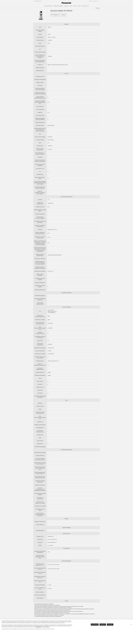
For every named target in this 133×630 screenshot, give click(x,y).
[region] (66, 624)
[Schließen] (131, 624)
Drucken (63, 14)
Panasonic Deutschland (37, 1)
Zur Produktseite (55, 14)
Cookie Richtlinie (38, 626)
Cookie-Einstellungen (94, 624)
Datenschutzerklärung (46, 626)
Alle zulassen (110, 624)
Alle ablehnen (103, 624)
